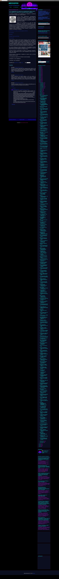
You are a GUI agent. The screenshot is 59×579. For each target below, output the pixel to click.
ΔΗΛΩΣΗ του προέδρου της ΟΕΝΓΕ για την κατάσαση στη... (43, 263)
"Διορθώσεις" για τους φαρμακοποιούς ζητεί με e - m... (44, 294)
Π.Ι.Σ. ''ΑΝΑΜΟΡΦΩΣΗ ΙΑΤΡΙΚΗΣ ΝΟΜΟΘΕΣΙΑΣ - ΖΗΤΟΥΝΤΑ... (44, 104)
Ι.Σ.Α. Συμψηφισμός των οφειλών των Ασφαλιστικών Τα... (43, 215)
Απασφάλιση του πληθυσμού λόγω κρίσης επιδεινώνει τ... (43, 252)
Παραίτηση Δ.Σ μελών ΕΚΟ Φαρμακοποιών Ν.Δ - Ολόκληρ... (44, 179)
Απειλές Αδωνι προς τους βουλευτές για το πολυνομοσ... (44, 260)
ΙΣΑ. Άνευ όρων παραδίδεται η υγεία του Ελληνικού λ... (44, 165)
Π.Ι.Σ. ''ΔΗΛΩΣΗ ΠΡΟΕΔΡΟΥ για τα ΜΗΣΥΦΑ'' (43, 218)
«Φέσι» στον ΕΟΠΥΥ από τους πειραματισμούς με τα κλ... (44, 410)
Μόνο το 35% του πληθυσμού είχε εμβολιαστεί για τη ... (43, 296)
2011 (40, 446)
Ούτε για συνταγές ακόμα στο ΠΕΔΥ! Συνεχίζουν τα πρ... (44, 277)
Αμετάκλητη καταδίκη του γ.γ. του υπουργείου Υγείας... (44, 425)
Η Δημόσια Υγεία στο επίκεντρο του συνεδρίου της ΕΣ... (43, 212)
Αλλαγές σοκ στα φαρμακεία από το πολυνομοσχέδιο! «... (43, 230)
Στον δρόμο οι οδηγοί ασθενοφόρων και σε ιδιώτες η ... (43, 159)
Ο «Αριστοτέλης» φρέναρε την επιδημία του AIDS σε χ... (44, 331)
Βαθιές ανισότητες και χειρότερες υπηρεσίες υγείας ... (43, 238)
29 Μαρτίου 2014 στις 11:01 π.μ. (24, 89)
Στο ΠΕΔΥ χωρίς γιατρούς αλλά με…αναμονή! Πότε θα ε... (44, 415)
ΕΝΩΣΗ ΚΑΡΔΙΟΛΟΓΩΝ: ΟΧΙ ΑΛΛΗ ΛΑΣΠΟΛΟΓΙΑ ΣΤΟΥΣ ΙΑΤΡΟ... (44, 387)
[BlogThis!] (27, 62)
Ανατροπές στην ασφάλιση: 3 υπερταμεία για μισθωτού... (44, 436)
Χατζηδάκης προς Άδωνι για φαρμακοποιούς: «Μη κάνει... (43, 375)
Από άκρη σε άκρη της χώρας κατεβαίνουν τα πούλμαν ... (43, 162)
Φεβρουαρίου (42, 441)
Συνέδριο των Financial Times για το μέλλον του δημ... (44, 400)
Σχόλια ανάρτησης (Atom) (24, 122)
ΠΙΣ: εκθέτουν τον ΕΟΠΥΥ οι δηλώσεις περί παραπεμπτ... (43, 302)
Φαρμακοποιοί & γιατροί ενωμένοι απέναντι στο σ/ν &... (43, 156)
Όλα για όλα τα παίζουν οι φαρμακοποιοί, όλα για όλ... (44, 323)
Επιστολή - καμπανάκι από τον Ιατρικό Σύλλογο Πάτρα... (43, 193)
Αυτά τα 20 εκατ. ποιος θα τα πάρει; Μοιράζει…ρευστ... (44, 313)
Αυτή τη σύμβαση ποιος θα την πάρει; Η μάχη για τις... (43, 398)
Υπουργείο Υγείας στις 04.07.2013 (14, 36)
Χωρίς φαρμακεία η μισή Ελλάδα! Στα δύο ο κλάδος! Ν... (43, 318)
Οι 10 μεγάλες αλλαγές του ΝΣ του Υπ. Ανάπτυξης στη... (43, 225)
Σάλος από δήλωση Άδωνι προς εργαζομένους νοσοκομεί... (44, 96)
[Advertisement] (44, 537)
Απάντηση (12, 72)
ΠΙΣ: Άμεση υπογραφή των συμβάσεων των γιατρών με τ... (44, 126)
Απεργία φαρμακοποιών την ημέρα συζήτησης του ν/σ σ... (43, 439)
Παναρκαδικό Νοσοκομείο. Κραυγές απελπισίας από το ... (44, 384)
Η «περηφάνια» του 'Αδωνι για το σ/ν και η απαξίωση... (43, 182)
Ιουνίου (41, 90)
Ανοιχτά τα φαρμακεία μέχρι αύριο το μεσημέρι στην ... (44, 348)
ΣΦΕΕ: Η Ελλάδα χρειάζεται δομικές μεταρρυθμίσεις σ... (43, 249)
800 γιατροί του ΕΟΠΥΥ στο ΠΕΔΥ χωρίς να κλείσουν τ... (43, 357)
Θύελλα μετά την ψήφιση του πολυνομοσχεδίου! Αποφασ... (43, 138)
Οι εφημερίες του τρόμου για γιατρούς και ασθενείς (43, 151)
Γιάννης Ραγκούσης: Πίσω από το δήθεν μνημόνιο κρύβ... (44, 109)
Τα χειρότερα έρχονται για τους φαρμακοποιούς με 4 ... (44, 305)
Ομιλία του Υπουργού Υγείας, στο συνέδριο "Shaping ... (43, 207)
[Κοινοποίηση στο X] (28, 62)
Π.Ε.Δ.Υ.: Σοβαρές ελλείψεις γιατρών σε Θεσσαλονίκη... (43, 418)
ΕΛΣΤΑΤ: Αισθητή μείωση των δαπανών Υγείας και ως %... (44, 115)
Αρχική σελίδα (22, 119)
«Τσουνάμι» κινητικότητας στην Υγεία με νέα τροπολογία (44, 118)
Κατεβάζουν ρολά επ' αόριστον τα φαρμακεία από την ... (44, 354)
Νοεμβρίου (41, 84)
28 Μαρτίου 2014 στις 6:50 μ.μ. (19, 67)
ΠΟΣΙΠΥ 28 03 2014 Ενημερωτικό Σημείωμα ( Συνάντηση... (44, 209)
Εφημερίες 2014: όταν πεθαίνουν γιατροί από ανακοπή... (43, 154)
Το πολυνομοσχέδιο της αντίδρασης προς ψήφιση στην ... (43, 173)
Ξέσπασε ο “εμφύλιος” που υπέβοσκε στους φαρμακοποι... (43, 421)
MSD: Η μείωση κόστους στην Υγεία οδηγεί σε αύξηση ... (43, 236)
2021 (40, 73)
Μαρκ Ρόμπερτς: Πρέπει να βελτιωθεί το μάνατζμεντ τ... (43, 343)
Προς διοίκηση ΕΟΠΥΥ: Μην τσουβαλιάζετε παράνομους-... (43, 341)
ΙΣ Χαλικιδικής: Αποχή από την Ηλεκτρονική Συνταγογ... (44, 299)
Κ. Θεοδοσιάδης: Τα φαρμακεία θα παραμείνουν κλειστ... (43, 291)
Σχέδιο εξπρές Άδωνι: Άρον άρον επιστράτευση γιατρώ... (43, 389)
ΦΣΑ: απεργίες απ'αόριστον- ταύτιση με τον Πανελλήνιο (44, 288)
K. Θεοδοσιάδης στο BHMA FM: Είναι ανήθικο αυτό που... (44, 307)
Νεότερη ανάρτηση (12, 119)
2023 (40, 70)
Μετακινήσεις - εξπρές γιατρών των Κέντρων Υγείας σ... (43, 365)
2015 (40, 80)
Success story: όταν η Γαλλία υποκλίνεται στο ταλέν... (44, 191)
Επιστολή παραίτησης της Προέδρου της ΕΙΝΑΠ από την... (44, 428)
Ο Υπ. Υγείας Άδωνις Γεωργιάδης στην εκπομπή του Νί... (43, 407)
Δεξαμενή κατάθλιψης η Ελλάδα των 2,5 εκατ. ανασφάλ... (43, 202)
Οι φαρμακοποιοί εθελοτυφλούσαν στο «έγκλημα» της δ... (43, 285)
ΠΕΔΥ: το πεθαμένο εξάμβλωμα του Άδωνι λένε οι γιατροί (43, 359)
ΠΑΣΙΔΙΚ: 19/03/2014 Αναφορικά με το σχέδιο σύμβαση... (44, 430)
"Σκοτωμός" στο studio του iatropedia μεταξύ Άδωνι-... (43, 199)
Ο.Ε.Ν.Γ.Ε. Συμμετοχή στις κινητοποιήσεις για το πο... (44, 168)
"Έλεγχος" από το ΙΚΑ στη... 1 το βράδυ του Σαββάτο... (43, 112)
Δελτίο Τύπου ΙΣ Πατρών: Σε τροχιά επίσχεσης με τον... (44, 144)
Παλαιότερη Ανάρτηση (32, 119)
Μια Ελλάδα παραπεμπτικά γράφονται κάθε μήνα (43, 433)
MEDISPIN (13, 3)
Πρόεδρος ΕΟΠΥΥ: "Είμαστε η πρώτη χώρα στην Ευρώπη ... (44, 185)
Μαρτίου (41, 94)
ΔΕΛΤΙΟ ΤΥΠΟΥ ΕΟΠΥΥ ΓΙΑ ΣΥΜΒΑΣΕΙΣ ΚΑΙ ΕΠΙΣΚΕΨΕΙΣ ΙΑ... (43, 99)
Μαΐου (41, 91)
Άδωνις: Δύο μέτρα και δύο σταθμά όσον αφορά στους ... (43, 362)
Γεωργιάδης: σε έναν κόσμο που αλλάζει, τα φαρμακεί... (43, 328)
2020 (40, 74)
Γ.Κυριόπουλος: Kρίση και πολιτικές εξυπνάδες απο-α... (44, 334)
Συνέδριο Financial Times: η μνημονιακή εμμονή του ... (44, 268)
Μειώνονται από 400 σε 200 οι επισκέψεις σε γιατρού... (43, 120)
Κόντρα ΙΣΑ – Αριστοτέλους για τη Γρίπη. (43, 310)
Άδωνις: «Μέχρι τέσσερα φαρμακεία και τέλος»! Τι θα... (43, 274)
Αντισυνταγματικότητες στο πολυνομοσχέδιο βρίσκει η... (43, 170)
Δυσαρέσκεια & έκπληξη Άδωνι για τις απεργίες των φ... (43, 378)
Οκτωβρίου (41, 85)
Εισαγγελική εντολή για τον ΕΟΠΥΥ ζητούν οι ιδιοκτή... (43, 123)
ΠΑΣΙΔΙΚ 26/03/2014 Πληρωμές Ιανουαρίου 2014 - (43, 280)
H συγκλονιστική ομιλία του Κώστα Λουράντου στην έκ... (43, 282)
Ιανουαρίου (42, 442)
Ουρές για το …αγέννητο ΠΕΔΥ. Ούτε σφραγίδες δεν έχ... (43, 412)
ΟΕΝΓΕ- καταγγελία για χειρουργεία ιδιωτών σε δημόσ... (44, 351)
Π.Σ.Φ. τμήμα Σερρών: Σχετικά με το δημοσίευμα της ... (43, 223)
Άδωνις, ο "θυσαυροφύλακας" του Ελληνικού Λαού (44, 196)
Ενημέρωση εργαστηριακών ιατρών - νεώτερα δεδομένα (44, 141)
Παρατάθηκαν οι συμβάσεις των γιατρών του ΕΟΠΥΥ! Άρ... (44, 136)
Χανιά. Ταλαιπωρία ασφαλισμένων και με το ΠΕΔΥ (44, 325)
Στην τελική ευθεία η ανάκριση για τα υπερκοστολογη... (43, 102)
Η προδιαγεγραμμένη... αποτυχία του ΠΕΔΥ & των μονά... (43, 271)
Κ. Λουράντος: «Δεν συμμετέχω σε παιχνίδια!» (43, 373)
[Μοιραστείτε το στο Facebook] (29, 62)
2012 (40, 445)
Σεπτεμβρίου (42, 86)
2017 (40, 78)
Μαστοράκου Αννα (16, 89)
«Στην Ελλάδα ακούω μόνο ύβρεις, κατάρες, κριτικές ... (43, 368)
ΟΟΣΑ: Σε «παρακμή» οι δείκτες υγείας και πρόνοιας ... (43, 392)
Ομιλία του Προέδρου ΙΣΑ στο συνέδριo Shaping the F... (43, 246)
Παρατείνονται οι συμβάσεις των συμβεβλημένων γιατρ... (44, 233)
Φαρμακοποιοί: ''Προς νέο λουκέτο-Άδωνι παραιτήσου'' (44, 381)
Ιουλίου (41, 89)
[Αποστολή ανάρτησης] (25, 62)
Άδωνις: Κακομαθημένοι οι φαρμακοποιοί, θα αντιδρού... (43, 266)
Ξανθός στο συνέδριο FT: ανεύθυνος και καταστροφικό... (44, 241)
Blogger (34, 573)
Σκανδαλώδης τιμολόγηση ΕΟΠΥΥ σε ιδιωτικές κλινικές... (44, 395)
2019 (40, 75)
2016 (40, 79)
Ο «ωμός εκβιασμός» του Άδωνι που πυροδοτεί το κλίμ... (44, 188)
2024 (40, 69)
